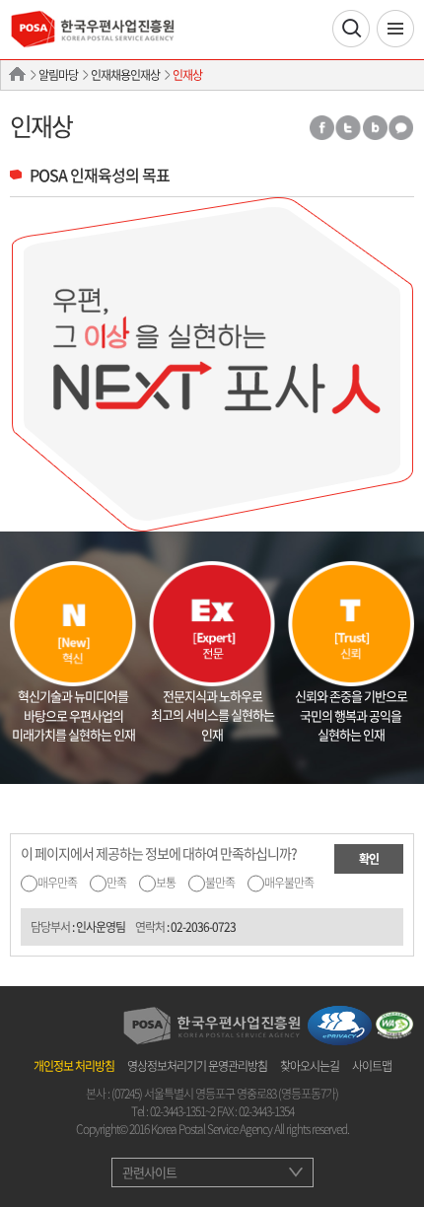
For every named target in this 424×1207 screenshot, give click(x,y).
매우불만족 (289, 882)
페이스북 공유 (321, 127)
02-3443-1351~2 (182, 1111)
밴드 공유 (375, 127)
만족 (116, 882)
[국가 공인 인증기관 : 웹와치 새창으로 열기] (394, 1023)
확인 (369, 859)
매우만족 (57, 882)
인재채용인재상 (125, 75)
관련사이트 (149, 1172)
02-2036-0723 (203, 927)
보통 (166, 882)
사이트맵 (371, 1066)
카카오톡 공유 (401, 127)
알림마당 (58, 75)
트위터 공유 (348, 127)
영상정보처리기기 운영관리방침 (197, 1066)
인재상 (187, 75)
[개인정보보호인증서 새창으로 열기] (340, 1023)
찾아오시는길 (309, 1066)
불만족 (220, 882)
